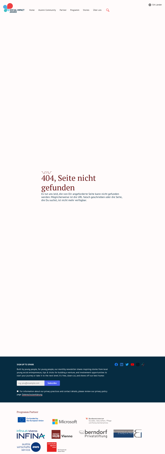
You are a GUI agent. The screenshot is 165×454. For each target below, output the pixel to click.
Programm (74, 10)
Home (32, 10)
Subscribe (52, 383)
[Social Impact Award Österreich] (13, 8)
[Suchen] (107, 10)
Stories (86, 10)
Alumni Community (47, 10)
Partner (63, 10)
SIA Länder (157, 4)
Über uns (97, 10)
